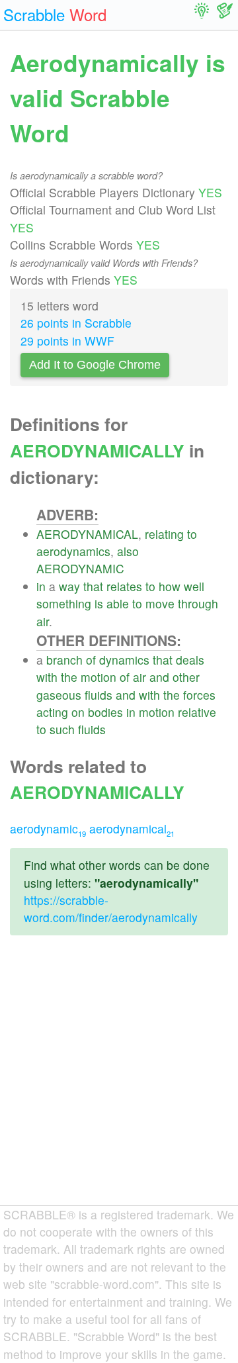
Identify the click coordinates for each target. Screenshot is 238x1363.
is (99, 603)
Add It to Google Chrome (95, 364)
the (69, 677)
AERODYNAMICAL (87, 534)
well (194, 586)
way (69, 586)
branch (64, 659)
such (62, 729)
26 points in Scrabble (76, 322)
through (198, 603)
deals (190, 659)
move (160, 603)
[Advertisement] (119, 1081)
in (41, 586)
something (63, 603)
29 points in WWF (67, 340)
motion (98, 677)
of (91, 659)
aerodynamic (48, 828)
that (93, 586)
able (117, 603)
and (159, 677)
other (186, 677)
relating (164, 534)
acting (52, 712)
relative (197, 712)
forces (199, 694)
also (128, 551)
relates (124, 586)
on (78, 712)
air (42, 621)
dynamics (124, 659)
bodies (105, 712)
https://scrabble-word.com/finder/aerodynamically (111, 908)
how (169, 586)
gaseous (58, 694)
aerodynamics (73, 551)
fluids (98, 694)
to (192, 534)
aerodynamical (132, 828)
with (47, 677)
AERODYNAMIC (80, 568)
